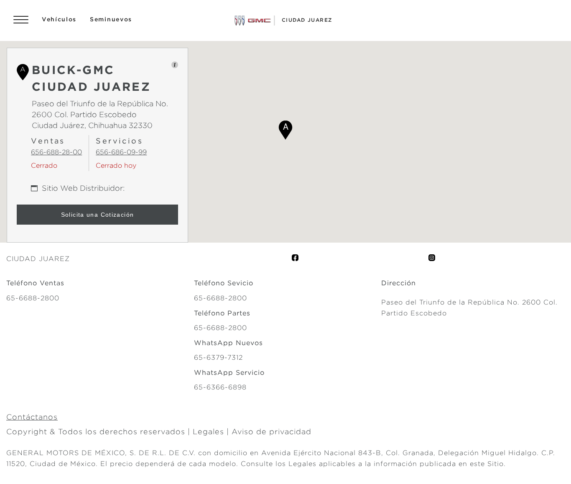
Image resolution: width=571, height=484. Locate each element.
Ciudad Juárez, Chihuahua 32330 (92, 125)
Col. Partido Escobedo (94, 114)
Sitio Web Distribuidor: (83, 188)
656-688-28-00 (56, 152)
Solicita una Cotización (97, 214)
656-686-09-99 (121, 152)
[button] (285, 130)
